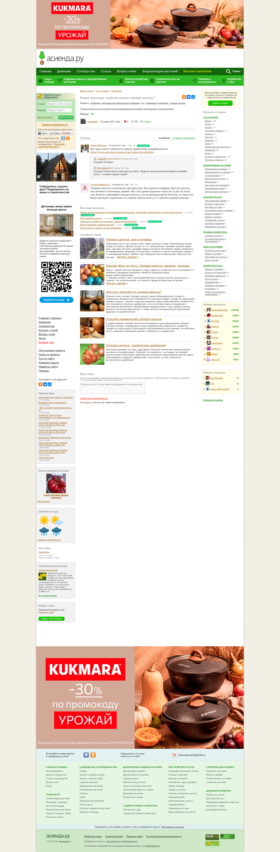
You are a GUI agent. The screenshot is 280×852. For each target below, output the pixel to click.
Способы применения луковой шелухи (134, 319)
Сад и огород (49, 80)
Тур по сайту (47, 358)
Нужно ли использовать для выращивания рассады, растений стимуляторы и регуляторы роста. (131, 212)
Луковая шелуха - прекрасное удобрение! (136, 345)
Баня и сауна (211, 260)
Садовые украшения (215, 223)
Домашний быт (212, 282)
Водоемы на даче (213, 207)
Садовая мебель (177, 804)
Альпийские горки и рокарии (219, 210)
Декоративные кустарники (217, 172)
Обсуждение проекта (52, 350)
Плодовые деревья (214, 131)
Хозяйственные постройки (219, 778)
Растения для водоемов (217, 185)
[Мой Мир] (193, 97)
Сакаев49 (92, 121)
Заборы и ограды (213, 217)
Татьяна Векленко (98, 145)
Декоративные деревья (216, 169)
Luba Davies (216, 343)
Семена (208, 134)
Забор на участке (177, 789)
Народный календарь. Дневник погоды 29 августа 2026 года (53, 431)
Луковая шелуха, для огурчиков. (129, 239)
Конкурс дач (46, 342)
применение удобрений (157, 103)
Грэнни (214, 332)
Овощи (208, 121)
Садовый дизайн (177, 797)
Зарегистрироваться (94, 398)
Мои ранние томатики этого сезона (55, 438)
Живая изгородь (176, 786)
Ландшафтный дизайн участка (183, 771)
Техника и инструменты (207, 80)
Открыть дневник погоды (49, 540)
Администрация (49, 362)
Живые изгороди (213, 214)
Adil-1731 (215, 360)
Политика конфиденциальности (163, 836)
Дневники (64, 71)
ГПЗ (212, 384)
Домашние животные (215, 276)
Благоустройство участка (136, 80)
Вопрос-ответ (126, 71)
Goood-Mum (44, 552)
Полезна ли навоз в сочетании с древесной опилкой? (108, 221)
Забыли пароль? (45, 117)
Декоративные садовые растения (142, 767)
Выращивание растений (91, 786)
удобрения (95, 103)
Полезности (53, 794)
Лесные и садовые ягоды (92, 775)
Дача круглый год (214, 798)
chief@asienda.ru (129, 841)
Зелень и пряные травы (91, 778)
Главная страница (50, 318)
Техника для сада (132, 809)
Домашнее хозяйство (218, 791)
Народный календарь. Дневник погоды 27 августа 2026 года (53, 451)
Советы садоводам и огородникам (215, 293)
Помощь (44, 370)
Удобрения (116, 91)
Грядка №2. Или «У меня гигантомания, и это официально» (54, 416)
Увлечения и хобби (215, 806)
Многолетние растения (134, 782)
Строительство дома (215, 250)
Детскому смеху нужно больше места (56, 208)
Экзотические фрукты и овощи (138, 789)
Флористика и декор (133, 797)
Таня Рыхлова (216, 378)
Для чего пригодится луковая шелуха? (134, 292)
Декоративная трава (215, 188)
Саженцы (209, 140)
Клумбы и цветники (214, 204)
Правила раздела (213, 400)
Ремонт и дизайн (213, 254)
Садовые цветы (212, 175)
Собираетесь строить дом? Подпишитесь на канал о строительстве (54, 189)
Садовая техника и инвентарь (140, 806)
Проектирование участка (181, 801)
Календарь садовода (56, 802)
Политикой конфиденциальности (51, 145)
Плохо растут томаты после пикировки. (101, 228)
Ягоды (208, 124)
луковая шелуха (178, 103)
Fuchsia (214, 338)
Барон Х (215, 326)
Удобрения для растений (92, 801)
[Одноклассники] (184, 97)
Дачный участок (212, 197)
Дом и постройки (212, 247)
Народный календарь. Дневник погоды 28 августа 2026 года (53, 444)
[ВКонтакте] (189, 97)
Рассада (209, 137)
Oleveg (214, 354)
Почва (208, 153)
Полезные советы (54, 817)
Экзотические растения (216, 191)
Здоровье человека (214, 285)
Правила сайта (48, 366)
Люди (42, 338)
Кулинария (210, 289)
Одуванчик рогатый (48, 570)
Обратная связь (93, 836)
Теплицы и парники (214, 160)
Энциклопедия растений (160, 71)
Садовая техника (213, 236)
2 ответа (147, 121)
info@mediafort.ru (152, 846)
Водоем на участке (178, 778)
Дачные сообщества (56, 775)
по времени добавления (184, 138)
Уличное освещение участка (182, 793)
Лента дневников (54, 771)
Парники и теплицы (89, 812)
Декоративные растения (217, 165)
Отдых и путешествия (215, 272)
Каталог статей (48, 330)
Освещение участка (214, 220)
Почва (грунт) (86, 804)
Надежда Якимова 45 (100, 184)
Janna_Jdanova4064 (219, 389)
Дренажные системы (215, 226)
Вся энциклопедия (48, 595)
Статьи (106, 71)
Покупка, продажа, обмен (58, 813)
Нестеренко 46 (104, 168)
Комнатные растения (215, 179)
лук (143, 103)
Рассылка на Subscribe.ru (191, 754)
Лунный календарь (55, 806)
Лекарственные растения (217, 147)
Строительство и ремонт (220, 767)
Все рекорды (44, 501)
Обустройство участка (181, 767)
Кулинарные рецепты (216, 809)
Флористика (210, 182)
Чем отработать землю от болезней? (56, 397)
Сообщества (86, 71)
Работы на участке (215, 794)
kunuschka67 (217, 315)
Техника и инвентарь (215, 232)
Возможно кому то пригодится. (53, 403)
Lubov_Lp (215, 349)
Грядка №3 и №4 (46, 458)
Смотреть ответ (46, 612)
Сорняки (84, 793)
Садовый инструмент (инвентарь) (139, 813)
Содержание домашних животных (222, 802)
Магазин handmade (197, 71)
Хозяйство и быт (234, 80)
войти (88, 402)
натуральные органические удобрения (121, 103)
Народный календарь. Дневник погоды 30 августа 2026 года (53, 424)
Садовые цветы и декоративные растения (85, 80)
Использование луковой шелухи (97, 224)
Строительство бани (216, 782)
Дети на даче (211, 279)
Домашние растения (133, 793)
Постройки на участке (215, 257)
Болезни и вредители (215, 156)
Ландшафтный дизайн (216, 201)
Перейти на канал (54, 299)
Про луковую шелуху (91, 218)
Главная (45, 71)
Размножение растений (91, 789)
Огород (83, 771)
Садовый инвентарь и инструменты (215, 240)
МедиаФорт (64, 841)
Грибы (208, 143)
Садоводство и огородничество (98, 767)
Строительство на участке (168, 80)
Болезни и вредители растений (95, 808)
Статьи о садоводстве (57, 778)
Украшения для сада (179, 808)
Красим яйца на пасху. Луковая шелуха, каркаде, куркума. (148, 265)
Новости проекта (49, 354)
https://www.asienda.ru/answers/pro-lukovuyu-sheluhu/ (122, 152)
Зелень (208, 127)
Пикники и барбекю (214, 269)
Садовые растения (89, 782)
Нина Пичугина (113, 841)
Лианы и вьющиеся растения (137, 786)
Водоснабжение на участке (182, 812)
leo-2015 (215, 321)
